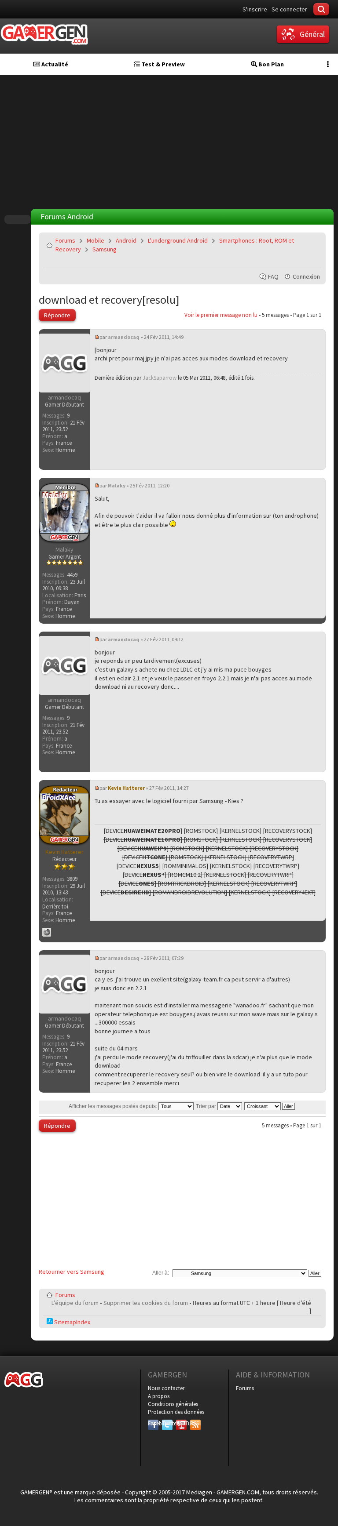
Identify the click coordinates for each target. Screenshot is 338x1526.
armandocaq (124, 337)
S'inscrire (254, 9)
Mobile (95, 240)
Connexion (306, 276)
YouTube (181, 1423)
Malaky (116, 485)
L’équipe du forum (75, 1303)
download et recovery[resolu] (109, 299)
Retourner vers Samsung (71, 1271)
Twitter (167, 1423)
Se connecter (289, 9)
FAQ (273, 276)
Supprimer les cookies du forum (145, 1303)
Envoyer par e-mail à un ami (313, 261)
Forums (65, 240)
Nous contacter (166, 1388)
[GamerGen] (44, 34)
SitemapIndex (71, 1322)
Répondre (57, 315)
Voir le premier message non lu (220, 315)
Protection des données (176, 1412)
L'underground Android (178, 240)
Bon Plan (270, 64)
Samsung (104, 249)
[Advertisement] (171, 140)
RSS (194, 1423)
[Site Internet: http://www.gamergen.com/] (46, 932)
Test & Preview (162, 64)
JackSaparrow (159, 378)
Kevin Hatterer (126, 788)
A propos (158, 1396)
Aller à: (160, 1273)
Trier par (206, 1106)
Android (126, 240)
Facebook (153, 1423)
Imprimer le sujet (292, 261)
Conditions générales (173, 1404)
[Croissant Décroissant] (270, 1106)
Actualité (54, 64)
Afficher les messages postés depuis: (113, 1106)
